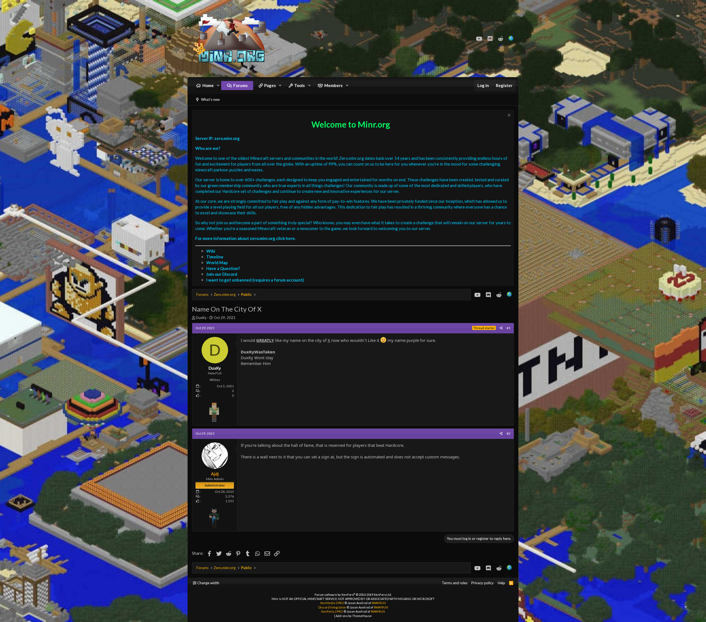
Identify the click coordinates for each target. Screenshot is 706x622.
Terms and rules (454, 583)
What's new (210, 99)
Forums (240, 85)
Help (501, 583)
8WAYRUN (378, 603)
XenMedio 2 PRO (332, 603)
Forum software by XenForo (353, 594)
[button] (218, 85)
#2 (508, 433)
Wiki (210, 250)
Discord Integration (332, 607)
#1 (508, 328)
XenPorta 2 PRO (332, 611)
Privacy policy (482, 583)
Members (333, 85)
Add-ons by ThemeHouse (354, 616)
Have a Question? (223, 268)
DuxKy (201, 317)
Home (208, 85)
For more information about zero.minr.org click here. (245, 238)
